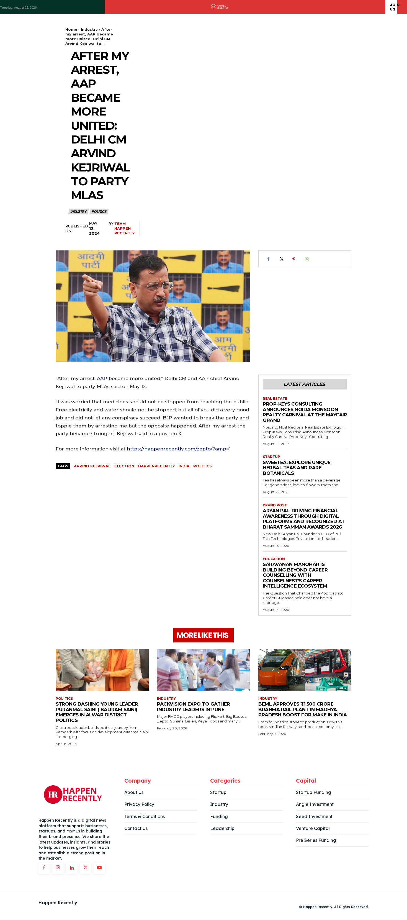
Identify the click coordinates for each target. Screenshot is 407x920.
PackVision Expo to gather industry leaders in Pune (193, 706)
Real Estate (275, 399)
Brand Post (275, 505)
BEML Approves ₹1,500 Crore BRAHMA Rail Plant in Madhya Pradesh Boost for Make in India (302, 709)
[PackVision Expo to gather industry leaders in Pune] (203, 670)
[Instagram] (57, 868)
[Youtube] (99, 868)
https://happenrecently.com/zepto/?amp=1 (179, 449)
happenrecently (156, 466)
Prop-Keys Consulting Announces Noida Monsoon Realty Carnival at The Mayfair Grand (305, 412)
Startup (271, 457)
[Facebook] (268, 259)
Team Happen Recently (124, 228)
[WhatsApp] (306, 259)
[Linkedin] (71, 868)
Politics (99, 211)
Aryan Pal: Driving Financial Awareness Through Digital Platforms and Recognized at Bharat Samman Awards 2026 (304, 519)
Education (274, 559)
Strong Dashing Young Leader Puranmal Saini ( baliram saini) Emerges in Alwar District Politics (97, 712)
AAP (102, 378)
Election (124, 466)
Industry (89, 29)
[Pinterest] (293, 259)
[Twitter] (281, 259)
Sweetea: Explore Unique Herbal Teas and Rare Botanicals (297, 468)
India (184, 466)
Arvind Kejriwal (92, 466)
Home (71, 29)
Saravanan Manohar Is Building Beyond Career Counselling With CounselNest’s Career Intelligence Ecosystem (295, 575)
